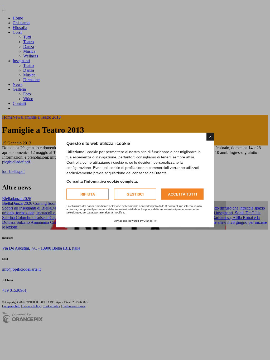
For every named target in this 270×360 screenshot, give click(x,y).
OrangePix (149, 220)
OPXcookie (121, 220)
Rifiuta (87, 194)
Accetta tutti (182, 194)
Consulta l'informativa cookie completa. (102, 181)
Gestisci (135, 194)
